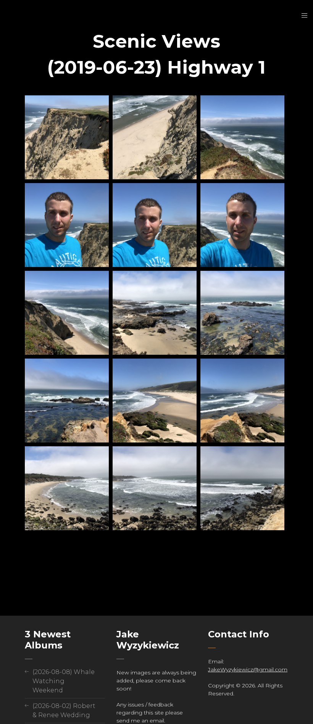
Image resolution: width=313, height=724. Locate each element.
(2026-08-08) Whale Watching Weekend (63, 681)
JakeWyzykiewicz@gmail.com (247, 669)
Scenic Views (156, 41)
